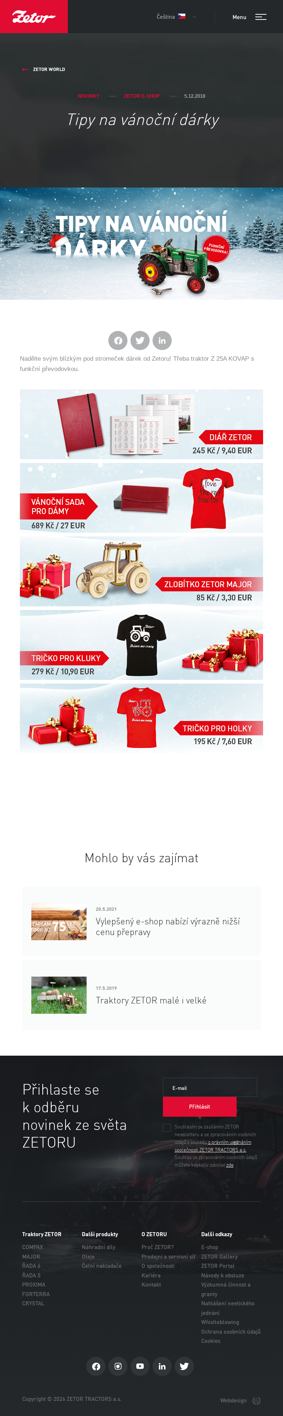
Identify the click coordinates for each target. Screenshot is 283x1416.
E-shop (209, 1247)
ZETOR (34, 16)
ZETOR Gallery (219, 1256)
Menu (240, 17)
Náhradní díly (98, 1247)
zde (230, 1165)
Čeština (167, 16)
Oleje (88, 1256)
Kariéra (151, 1275)
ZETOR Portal (218, 1265)
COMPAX (32, 1247)
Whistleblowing (220, 1322)
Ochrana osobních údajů (231, 1331)
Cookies (210, 1340)
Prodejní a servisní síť (168, 1256)
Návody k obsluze (222, 1275)
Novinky (88, 96)
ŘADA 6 (31, 1265)
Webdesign (234, 1400)
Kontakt (151, 1284)
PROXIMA (33, 1284)
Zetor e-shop (142, 96)
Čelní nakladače (102, 1265)
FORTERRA (36, 1294)
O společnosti (158, 1265)
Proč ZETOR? (158, 1247)
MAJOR (31, 1256)
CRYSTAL (33, 1303)
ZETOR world (49, 69)
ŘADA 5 (31, 1275)
